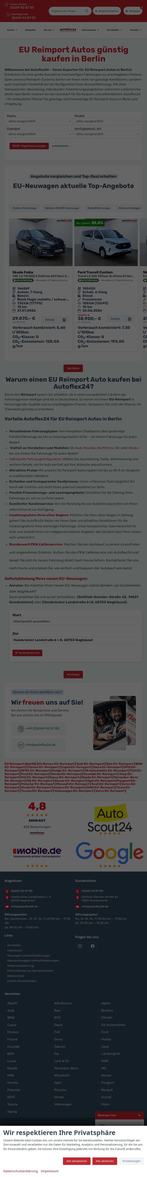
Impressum (50, 1171)
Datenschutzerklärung (20, 1171)
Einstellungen (131, 1161)
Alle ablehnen (105, 1161)
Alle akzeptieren (76, 1161)
